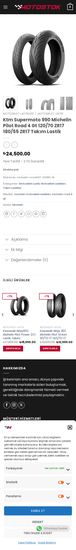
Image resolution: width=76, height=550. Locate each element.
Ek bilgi (17, 249)
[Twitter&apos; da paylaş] (21, 214)
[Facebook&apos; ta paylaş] (14, 214)
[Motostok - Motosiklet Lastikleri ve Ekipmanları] (38, 7)
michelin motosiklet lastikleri (32, 194)
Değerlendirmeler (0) (29, 260)
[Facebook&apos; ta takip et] (6, 405)
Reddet (38, 522)
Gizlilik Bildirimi (47, 542)
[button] (70, 427)
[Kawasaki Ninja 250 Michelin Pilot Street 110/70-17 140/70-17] (56, 305)
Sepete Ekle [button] (13, 348)
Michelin (17, 205)
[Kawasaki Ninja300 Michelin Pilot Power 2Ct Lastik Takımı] (19, 305)
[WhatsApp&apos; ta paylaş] (6, 214)
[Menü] (5, 7)
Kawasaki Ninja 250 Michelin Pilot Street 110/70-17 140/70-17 (53, 334)
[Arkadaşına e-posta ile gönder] (28, 214)
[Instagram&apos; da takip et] (14, 405)
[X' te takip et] (21, 405)
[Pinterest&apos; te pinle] (36, 214)
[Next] (66, 57)
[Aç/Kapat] (7, 240)
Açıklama (19, 239)
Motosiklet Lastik (50, 114)
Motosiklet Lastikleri (18, 114)
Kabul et (38, 511)
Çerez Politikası (27, 542)
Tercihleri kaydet (38, 533)
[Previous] (9, 57)
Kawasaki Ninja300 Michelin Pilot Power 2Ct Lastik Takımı (19, 334)
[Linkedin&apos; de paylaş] (43, 214)
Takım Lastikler (12, 188)
